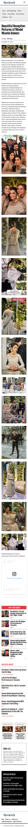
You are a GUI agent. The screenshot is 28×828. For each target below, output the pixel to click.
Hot (12, 617)
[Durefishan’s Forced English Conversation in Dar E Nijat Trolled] (5, 613)
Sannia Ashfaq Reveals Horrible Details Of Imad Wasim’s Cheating (18, 642)
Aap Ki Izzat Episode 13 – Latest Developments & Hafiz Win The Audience (12, 711)
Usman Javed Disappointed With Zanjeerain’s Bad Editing (16, 653)
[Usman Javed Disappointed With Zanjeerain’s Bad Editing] (5, 653)
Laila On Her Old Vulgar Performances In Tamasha (17, 623)
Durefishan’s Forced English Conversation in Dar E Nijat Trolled (18, 613)
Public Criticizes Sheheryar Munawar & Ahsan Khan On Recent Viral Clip (7, 736)
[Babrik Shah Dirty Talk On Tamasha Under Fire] (5, 633)
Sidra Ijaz (10, 38)
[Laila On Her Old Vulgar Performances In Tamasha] (5, 623)
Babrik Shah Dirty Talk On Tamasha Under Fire (18, 633)
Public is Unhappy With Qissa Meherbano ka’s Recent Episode (20, 736)
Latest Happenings (7, 674)
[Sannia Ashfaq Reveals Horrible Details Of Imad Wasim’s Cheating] (5, 643)
